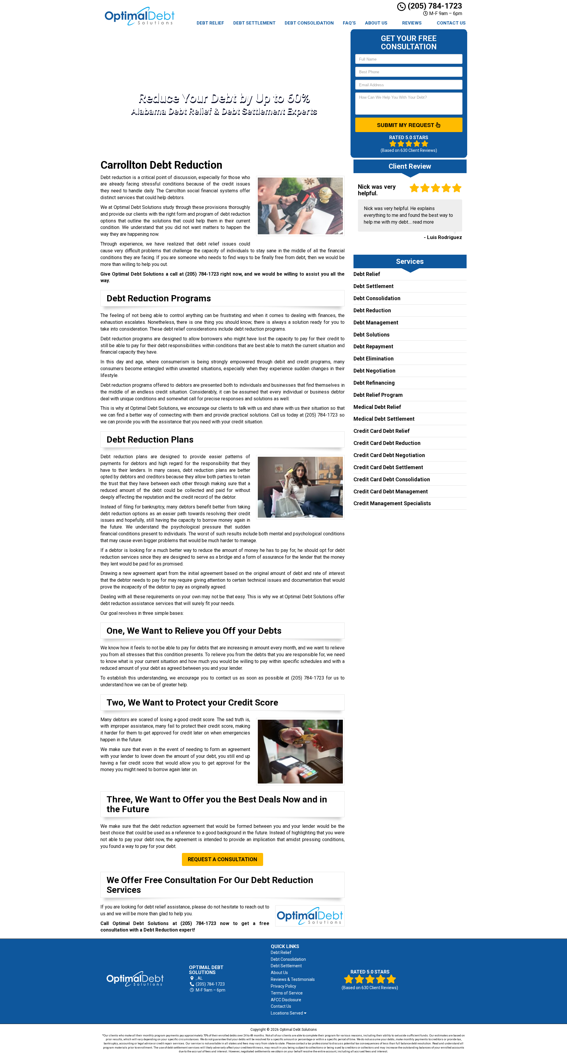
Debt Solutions (371, 334)
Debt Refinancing (374, 383)
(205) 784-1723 (434, 5)
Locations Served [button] (287, 1013)
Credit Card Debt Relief (381, 431)
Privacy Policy (283, 986)
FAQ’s (349, 23)
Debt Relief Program (378, 395)
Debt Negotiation (374, 371)
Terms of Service (287, 993)
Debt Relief (210, 23)
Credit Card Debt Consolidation (391, 479)
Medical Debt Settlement (384, 419)
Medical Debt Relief (377, 407)
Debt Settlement (254, 23)
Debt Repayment (373, 346)
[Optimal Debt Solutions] (135, 978)
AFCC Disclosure (286, 999)
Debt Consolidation (309, 23)
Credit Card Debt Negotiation (389, 455)
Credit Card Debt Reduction (387, 443)
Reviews (412, 23)
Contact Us (451, 23)
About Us (376, 23)
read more (423, 222)
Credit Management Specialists (392, 503)
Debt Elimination (373, 358)
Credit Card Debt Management (390, 491)
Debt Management (375, 322)
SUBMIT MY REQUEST (406, 125)
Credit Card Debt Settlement (388, 467)
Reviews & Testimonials (293, 979)
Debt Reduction (372, 310)
